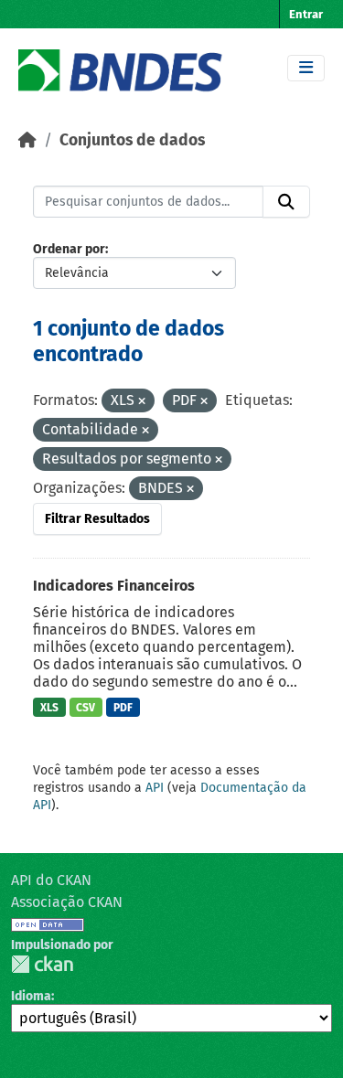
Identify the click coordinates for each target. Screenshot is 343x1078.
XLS (49, 707)
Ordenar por (69, 249)
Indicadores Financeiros (114, 585)
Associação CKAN (67, 902)
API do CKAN (51, 880)
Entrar (306, 14)
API (154, 787)
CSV (85, 707)
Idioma (31, 996)
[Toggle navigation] (306, 68)
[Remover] (141, 402)
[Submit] (286, 202)
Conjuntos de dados (132, 140)
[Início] (27, 140)
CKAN (42, 964)
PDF (123, 707)
